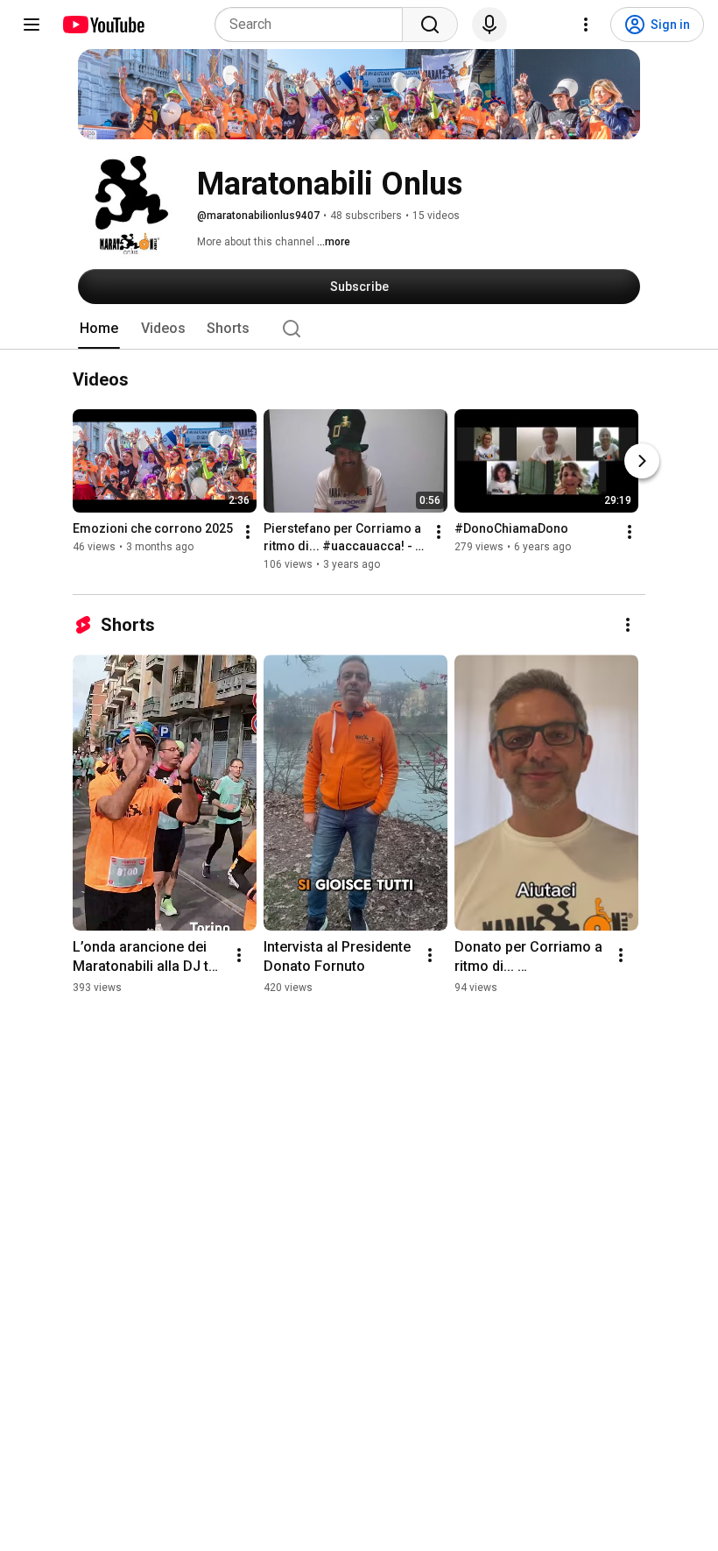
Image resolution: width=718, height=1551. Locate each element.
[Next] (641, 461)
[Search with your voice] (489, 24)
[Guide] (31, 24)
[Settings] (585, 24)
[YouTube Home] (103, 24)
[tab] (99, 329)
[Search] (430, 24)
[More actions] (247, 532)
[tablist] (359, 329)
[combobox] (313, 24)
